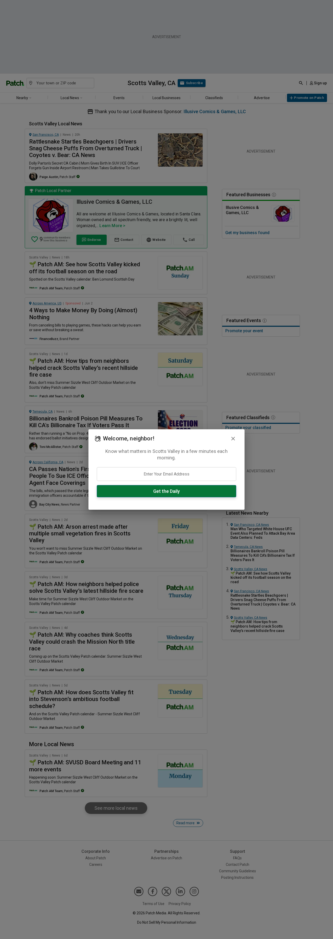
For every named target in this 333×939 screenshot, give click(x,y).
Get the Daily (166, 491)
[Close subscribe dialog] (233, 438)
